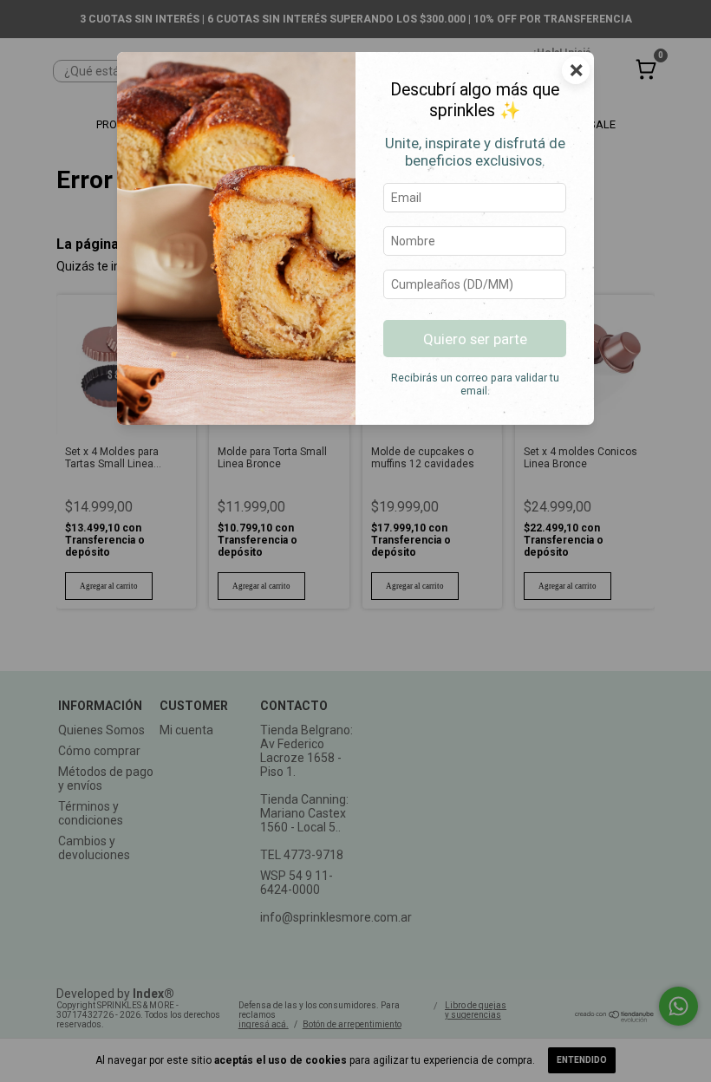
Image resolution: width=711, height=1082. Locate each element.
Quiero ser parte (475, 339)
